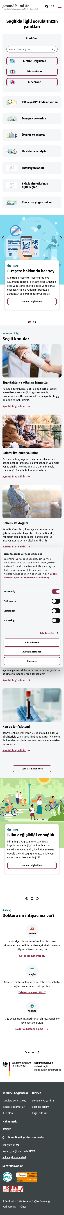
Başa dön (30, 1052)
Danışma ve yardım (43, 1100)
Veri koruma (9, 1206)
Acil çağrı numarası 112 (32, 955)
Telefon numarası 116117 (32, 992)
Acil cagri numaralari (14, 1157)
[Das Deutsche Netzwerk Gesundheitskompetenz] (27, 1177)
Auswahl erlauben (32, 651)
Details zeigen (46, 633)
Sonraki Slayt (61, 237)
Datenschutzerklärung (36, 577)
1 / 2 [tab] (29, 321)
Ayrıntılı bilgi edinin (32, 301)
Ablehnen (32, 661)
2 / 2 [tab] (34, 321)
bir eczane (34, 82)
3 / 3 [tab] (37, 898)
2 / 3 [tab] (32, 898)
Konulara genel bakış (32, 768)
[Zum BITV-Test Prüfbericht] (12, 1189)
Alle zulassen (32, 642)
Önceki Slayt (3, 237)
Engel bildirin (39, 1113)
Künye (23, 1206)
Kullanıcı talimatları (13, 1106)
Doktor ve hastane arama (29, 1029)
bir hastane (34, 71)
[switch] (56, 601)
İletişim (6, 1128)
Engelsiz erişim (40, 1106)
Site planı (8, 1113)
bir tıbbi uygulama (34, 61)
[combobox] (28, 49)
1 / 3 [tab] (26, 898)
